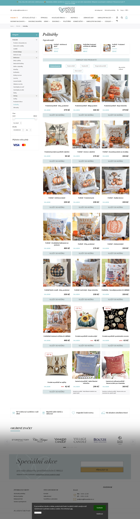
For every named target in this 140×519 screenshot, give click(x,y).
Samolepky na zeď (18, 87)
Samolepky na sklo (18, 90)
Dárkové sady (17, 55)
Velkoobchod (47, 496)
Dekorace (16, 58)
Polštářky (16, 105)
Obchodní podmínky (110, 10)
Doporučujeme (55, 66)
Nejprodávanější (100, 66)
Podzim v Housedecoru (20, 43)
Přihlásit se (102, 469)
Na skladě (17, 123)
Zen (28, 130)
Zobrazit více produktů (86, 60)
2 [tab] (68, 447)
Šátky (15, 93)
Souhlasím (100, 508)
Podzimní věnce (17, 102)
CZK (126, 10)
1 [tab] (64, 447)
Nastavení (38, 512)
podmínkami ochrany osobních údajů (48, 474)
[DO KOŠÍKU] (57, 89)
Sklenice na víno (18, 84)
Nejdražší (85, 66)
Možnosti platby (18, 496)
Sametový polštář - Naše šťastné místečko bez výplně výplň (84, 392)
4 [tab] (75, 447)
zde (71, 509)
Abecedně (78, 71)
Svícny (15, 96)
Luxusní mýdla (17, 81)
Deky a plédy (17, 61)
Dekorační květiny (18, 64)
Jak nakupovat (98, 10)
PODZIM (15, 40)
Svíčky (15, 99)
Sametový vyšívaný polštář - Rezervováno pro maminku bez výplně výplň (114, 392)
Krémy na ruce (17, 75)
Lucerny (15, 78)
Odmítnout (99, 514)
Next (133, 441)
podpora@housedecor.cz (85, 499)
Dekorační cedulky (18, 46)
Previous (7, 441)
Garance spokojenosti (20, 502)
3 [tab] (71, 447)
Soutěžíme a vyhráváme (50, 499)
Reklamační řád (18, 499)
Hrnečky (15, 69)
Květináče (16, 72)
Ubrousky (16, 108)
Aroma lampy (17, 52)
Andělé (15, 49)
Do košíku (57, 115)
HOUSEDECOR (19, 130)
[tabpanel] (20, 440)
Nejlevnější (71, 66)
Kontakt (46, 494)
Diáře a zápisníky (18, 66)
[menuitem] (14, 18)
